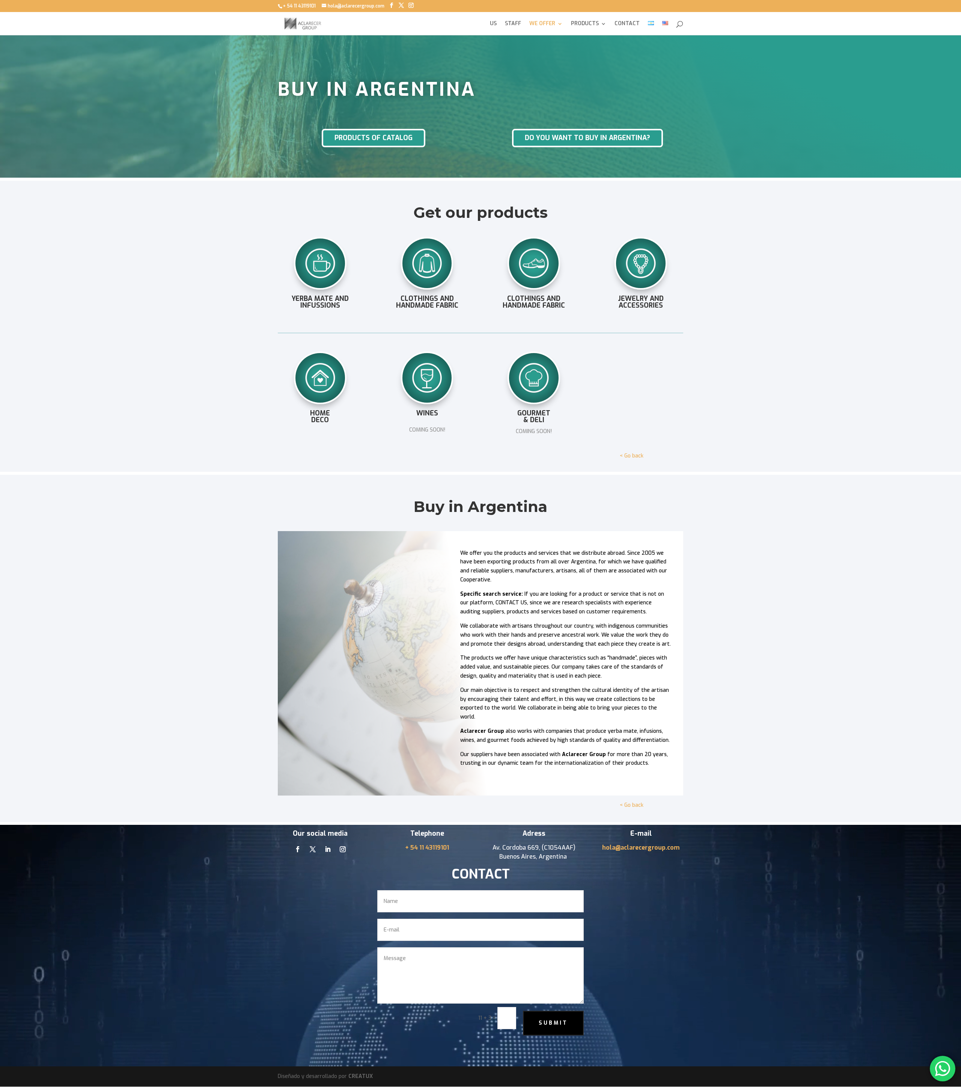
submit (553, 1023)
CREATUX (360, 1076)
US (493, 24)
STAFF (513, 24)
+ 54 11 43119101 (427, 847)
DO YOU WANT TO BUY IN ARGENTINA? (587, 137)
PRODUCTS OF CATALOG (373, 137)
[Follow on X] (313, 849)
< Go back (631, 455)
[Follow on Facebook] (298, 849)
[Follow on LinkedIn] (328, 849)
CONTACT (627, 24)
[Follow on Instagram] (343, 849)
